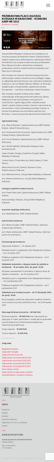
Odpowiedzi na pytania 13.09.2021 (16, 360)
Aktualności (6, 409)
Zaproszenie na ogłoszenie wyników (17, 372)
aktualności (6, 24)
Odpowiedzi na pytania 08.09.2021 (16, 357)
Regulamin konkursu (10, 349)
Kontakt (4, 426)
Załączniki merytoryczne (12, 355)
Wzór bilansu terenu (10, 369)
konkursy (15, 24)
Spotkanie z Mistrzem (9, 419)
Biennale (5, 416)
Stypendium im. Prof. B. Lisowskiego (14, 422)
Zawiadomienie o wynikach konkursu (17, 375)
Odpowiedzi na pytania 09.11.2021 (16, 366)
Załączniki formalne (10, 352)
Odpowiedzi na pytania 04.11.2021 (16, 363)
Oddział (5, 413)
